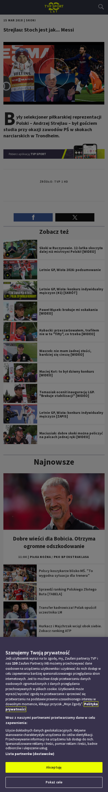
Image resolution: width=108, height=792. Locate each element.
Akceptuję (54, 767)
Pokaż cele (54, 782)
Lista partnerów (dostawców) (30, 754)
